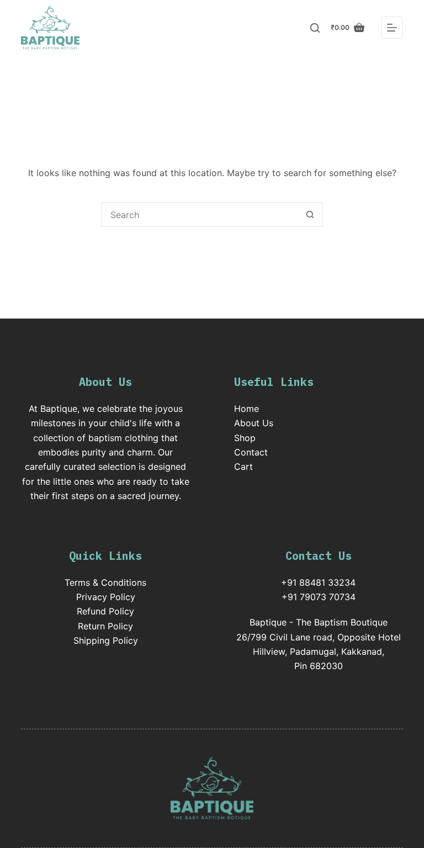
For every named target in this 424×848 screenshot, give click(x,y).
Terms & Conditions (105, 582)
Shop (245, 437)
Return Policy (105, 626)
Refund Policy (105, 611)
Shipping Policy (105, 640)
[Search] (315, 28)
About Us (253, 422)
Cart (243, 466)
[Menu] (392, 28)
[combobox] (200, 214)
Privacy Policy (105, 596)
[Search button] (310, 214)
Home (246, 408)
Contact (251, 452)
